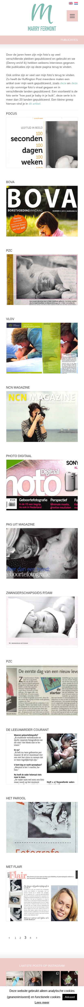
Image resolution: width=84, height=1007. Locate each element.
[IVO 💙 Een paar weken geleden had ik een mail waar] (33, 979)
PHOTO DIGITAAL (19, 456)
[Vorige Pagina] (9, 938)
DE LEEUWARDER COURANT (27, 729)
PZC (9, 250)
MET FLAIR (14, 866)
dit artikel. (35, 103)
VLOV (10, 319)
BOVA (10, 182)
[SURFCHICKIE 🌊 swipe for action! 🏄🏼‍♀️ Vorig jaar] (14, 979)
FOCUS (11, 113)
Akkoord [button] (70, 997)
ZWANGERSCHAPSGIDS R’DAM (29, 593)
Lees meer (42, 1002)
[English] (71, 3)
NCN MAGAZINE (18, 387)
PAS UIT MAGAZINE (20, 524)
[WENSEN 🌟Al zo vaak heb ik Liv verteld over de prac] (51, 979)
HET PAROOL (16, 798)
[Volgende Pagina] (36, 938)
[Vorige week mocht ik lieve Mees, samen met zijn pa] (69, 979)
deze (63, 83)
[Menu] (72, 15)
